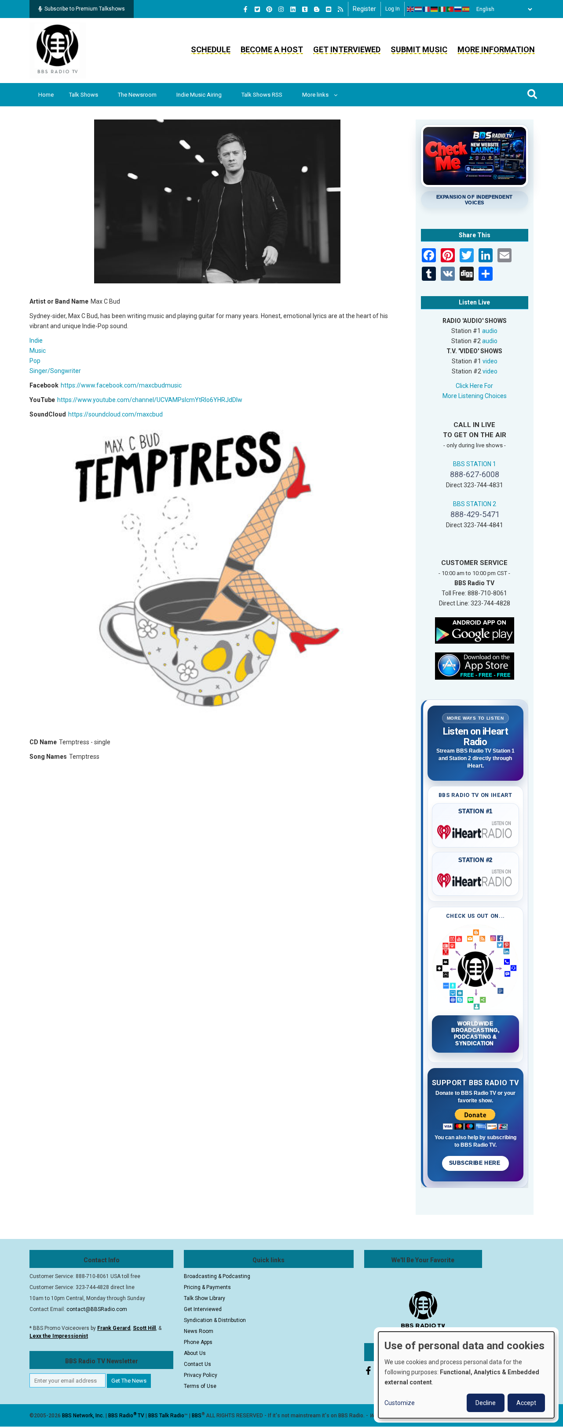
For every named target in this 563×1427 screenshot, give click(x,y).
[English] (411, 9)
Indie (36, 340)
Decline (485, 1402)
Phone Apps (198, 1342)
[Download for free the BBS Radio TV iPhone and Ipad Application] (474, 665)
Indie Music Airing (199, 94)
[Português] (450, 9)
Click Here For (474, 385)
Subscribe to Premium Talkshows (84, 9)
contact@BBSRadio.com (96, 1309)
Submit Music (419, 49)
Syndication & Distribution (215, 1320)
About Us (195, 1353)
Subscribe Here (475, 1163)
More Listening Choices (474, 395)
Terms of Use (200, 1386)
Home (46, 94)
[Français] (427, 9)
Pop (34, 360)
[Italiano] (442, 9)
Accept (526, 1402)
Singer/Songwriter (55, 370)
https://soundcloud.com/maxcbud (115, 414)
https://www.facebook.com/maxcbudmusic (121, 385)
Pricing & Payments (207, 1287)
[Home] (57, 50)
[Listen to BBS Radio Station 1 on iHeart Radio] (475, 830)
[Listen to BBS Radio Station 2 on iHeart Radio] (475, 879)
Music (37, 350)
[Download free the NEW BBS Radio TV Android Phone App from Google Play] (474, 629)
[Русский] (458, 9)
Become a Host (272, 49)
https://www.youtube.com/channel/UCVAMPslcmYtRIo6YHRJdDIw (149, 399)
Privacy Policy (200, 1375)
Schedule (210, 49)
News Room (198, 1331)
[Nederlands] (419, 9)
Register (364, 8)
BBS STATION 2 (474, 503)
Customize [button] (399, 1402)
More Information (496, 49)
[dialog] (466, 1375)
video (490, 361)
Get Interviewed (346, 49)
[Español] (466, 9)
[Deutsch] (435, 9)
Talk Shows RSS (261, 94)
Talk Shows (83, 94)
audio (489, 330)
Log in (392, 9)
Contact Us (197, 1364)
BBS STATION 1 (474, 463)
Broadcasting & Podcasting (217, 1276)
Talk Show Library (204, 1298)
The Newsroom (137, 94)
